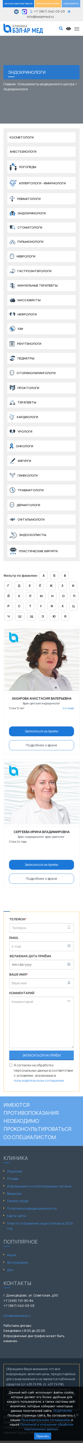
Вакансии (14, 1193)
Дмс (10, 1270)
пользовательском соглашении (39, 1080)
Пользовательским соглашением (45, 1420)
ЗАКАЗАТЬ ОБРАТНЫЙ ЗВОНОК (18, 3)
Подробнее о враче (41, 745)
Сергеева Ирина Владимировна (42, 832)
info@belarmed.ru (16, 1315)
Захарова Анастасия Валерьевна (41, 698)
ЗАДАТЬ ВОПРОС (71, 3)
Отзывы (12, 1178)
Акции (11, 1255)
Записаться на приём (41, 731)
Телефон (18, 919)
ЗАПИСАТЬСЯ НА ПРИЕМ (48, 3)
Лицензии (14, 1171)
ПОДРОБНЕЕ (62, 1411)
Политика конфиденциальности (32, 1208)
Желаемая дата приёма (30, 956)
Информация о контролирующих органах (39, 1186)
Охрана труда (17, 1201)
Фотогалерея (17, 1262)
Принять (42, 1436)
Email (14, 937)
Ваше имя (18, 974)
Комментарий (21, 993)
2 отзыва (68, 708)
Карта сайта (16, 1216)
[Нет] (77, 1415)
